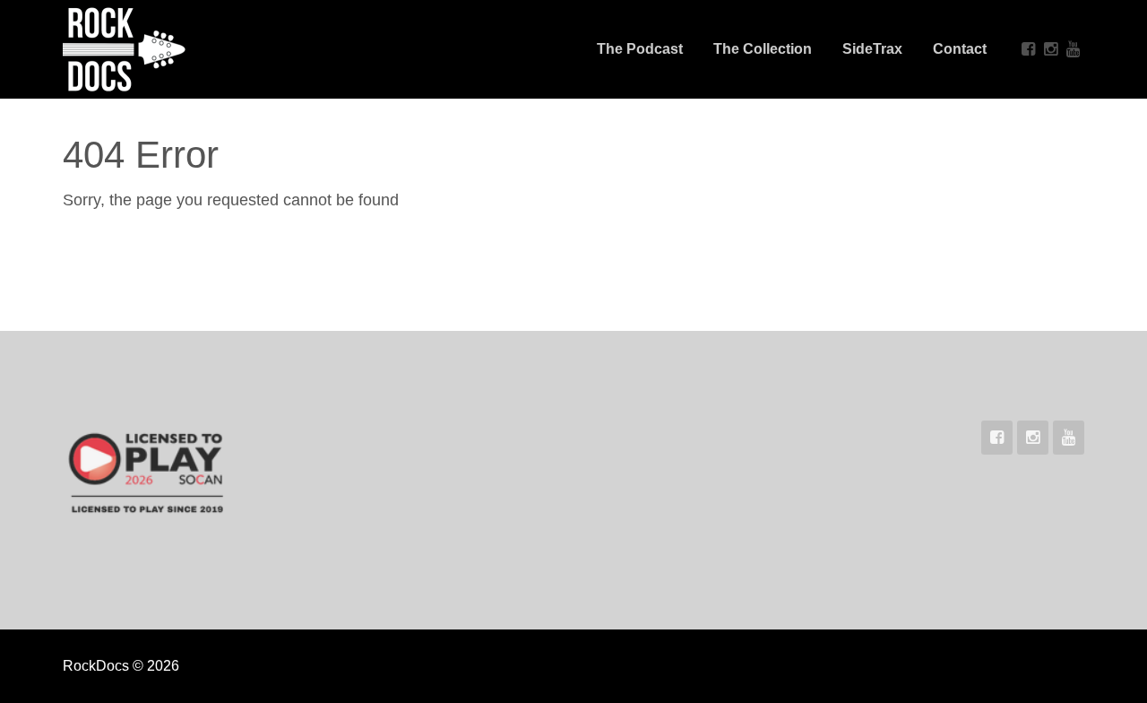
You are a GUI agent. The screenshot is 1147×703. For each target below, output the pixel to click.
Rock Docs (180, 49)
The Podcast (640, 48)
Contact (960, 48)
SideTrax (872, 48)
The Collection (762, 48)
